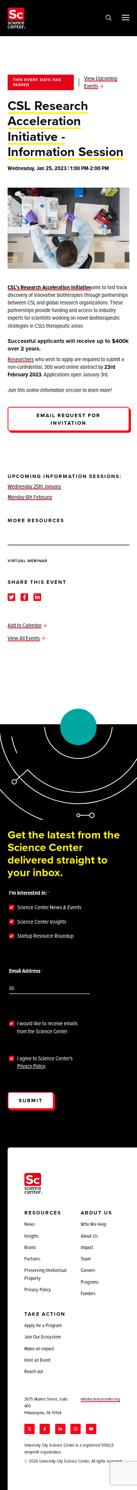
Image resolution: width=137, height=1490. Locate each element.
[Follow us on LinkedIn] (60, 1429)
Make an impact (39, 1348)
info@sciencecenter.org (100, 1399)
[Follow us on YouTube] (91, 1429)
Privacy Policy (31, 1066)
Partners (32, 1258)
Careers (88, 1270)
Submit (31, 1100)
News (29, 1224)
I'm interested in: (28, 893)
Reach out (33, 1371)
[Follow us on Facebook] (45, 1429)
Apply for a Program (43, 1325)
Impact (87, 1247)
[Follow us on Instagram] (75, 1429)
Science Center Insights (41, 922)
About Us (89, 1235)
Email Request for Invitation (68, 419)
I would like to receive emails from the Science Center (47, 1027)
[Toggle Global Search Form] (109, 18)
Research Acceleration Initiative (56, 287)
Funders (88, 1293)
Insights (31, 1235)
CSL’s (14, 287)
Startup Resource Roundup (45, 936)
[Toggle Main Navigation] (125, 17)
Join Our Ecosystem (42, 1336)
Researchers (21, 359)
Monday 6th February (30, 497)
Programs (90, 1281)
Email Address (24, 971)
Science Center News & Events (49, 907)
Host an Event (37, 1359)
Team (86, 1258)
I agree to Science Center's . (45, 1062)
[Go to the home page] (16, 18)
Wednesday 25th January (34, 486)
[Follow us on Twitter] (29, 1429)
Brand (29, 1247)
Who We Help (93, 1224)
